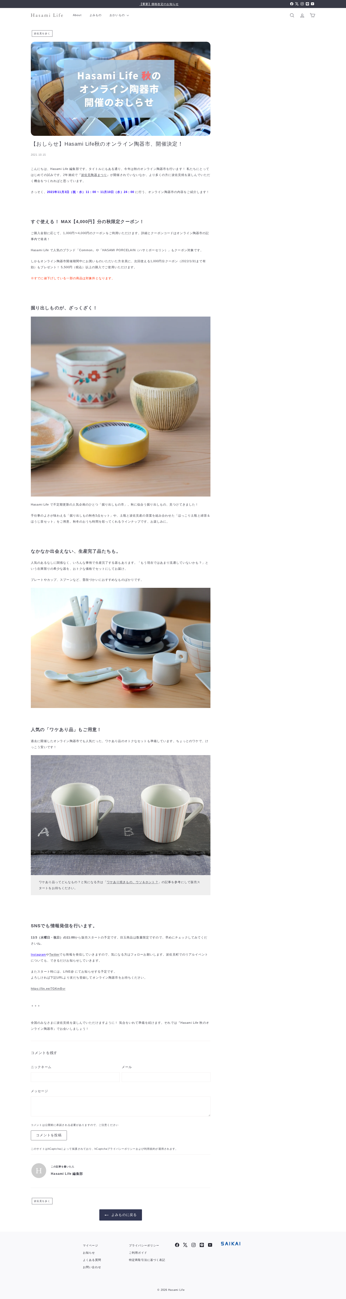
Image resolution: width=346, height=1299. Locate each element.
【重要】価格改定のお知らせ (159, 4)
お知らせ (89, 1252)
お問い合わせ (92, 1267)
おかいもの (118, 15)
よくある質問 (92, 1259)
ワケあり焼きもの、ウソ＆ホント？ (132, 882)
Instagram (38, 954)
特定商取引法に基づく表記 (147, 1259)
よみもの (96, 15)
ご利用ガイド (138, 1252)
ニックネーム (41, 1067)
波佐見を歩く (42, 33)
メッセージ (39, 1091)
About (77, 15)
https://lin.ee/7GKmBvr (48, 988)
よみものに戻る (124, 1215)
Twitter (54, 954)
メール (127, 1067)
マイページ (90, 1245)
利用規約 (150, 1148)
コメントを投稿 (49, 1135)
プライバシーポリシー (121, 1148)
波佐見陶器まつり (94, 175)
